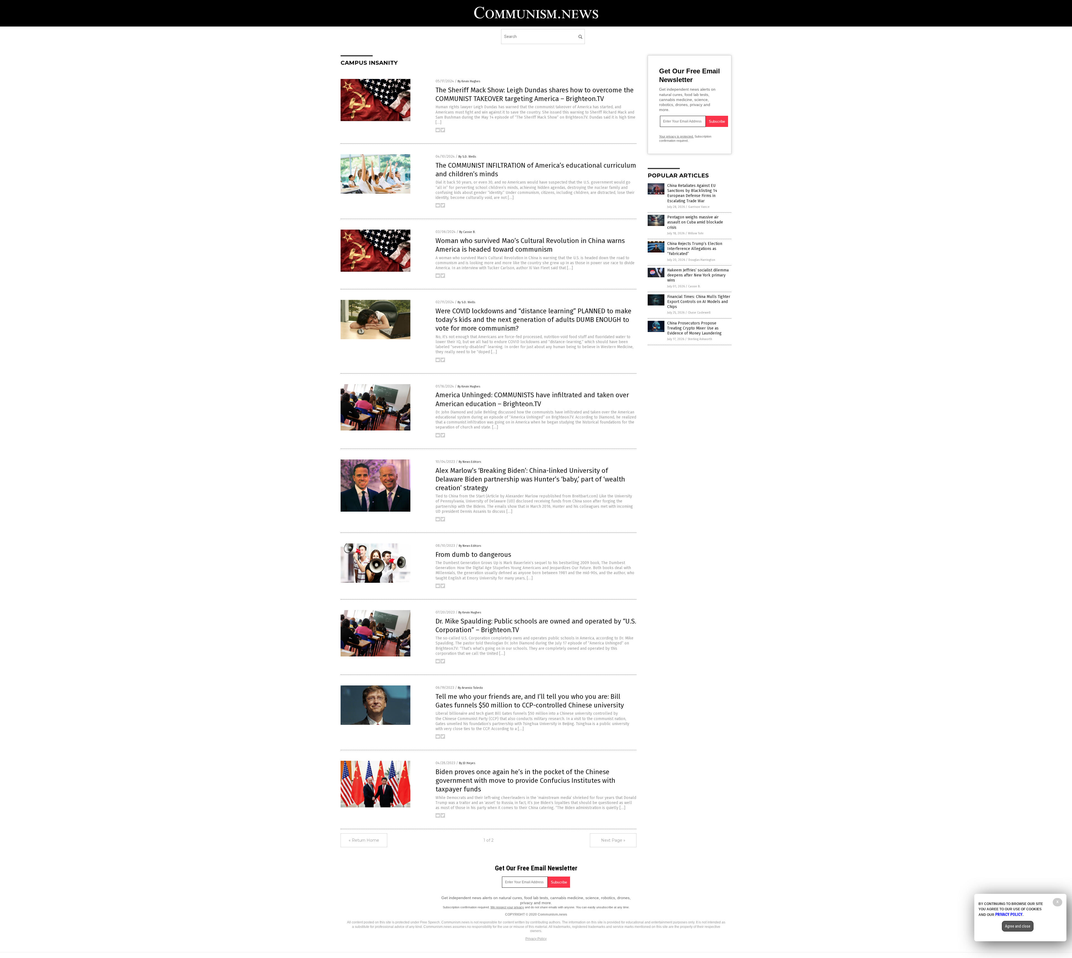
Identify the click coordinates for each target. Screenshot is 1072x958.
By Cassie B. (467, 232)
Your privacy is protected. (676, 136)
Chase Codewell (699, 312)
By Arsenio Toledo (470, 688)
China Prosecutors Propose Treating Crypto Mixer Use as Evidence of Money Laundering (694, 328)
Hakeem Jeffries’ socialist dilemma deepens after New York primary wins (698, 275)
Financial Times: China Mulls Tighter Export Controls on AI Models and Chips (698, 301)
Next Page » (613, 840)
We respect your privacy (507, 907)
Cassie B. (694, 286)
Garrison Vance (699, 207)
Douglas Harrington (701, 260)
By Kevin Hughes (469, 81)
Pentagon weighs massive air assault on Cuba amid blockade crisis (695, 222)
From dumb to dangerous (473, 555)
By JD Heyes (467, 763)
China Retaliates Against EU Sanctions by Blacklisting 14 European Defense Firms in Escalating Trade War (692, 193)
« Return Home (364, 840)
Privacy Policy (536, 939)
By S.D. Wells (467, 156)
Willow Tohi (696, 233)
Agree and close (1017, 926)
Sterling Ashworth (700, 339)
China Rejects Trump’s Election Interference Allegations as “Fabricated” (694, 248)
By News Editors (470, 462)
